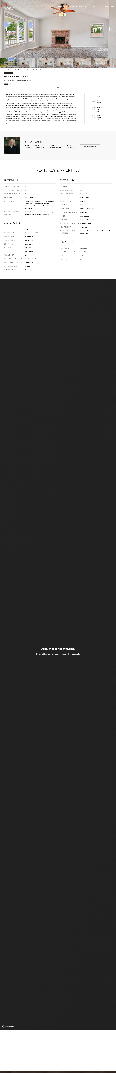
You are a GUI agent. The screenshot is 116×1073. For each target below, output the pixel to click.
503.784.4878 (39, 147)
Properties (73, 6)
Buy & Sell (83, 6)
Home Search (94, 6)
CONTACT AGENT (90, 146)
